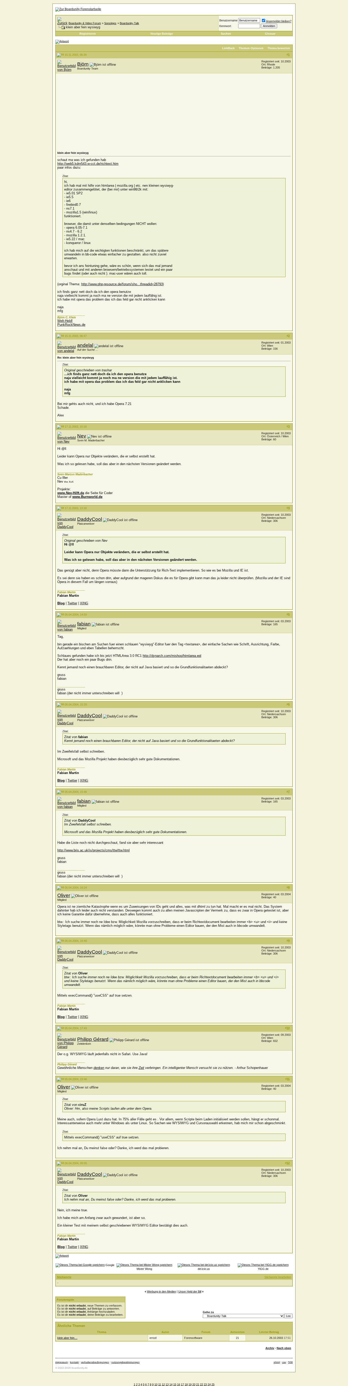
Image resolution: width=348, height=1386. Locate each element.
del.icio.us (204, 1268)
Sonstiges (110, 23)
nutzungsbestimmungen (125, 1362)
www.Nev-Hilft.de (70, 493)
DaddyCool (89, 519)
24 (209, 1384)
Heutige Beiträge (162, 33)
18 (186, 1384)
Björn (83, 64)
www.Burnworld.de (87, 497)
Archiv (269, 1348)
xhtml (277, 1362)
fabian (84, 624)
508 (290, 1362)
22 (201, 1384)
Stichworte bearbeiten (277, 1277)
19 (190, 1384)
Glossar (270, 33)
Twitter (72, 603)
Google (109, 1265)
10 (155, 1384)
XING (84, 603)
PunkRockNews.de (71, 325)
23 (205, 1384)
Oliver (63, 895)
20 (193, 1384)
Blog (61, 603)
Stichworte (64, 1277)
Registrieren (87, 33)
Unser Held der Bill (189, 1291)
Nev (81, 436)
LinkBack (228, 48)
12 (163, 1384)
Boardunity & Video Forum (85, 23)
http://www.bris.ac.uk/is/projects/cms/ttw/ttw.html (93, 850)
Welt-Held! (65, 321)
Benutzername (228, 20)
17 (182, 1384)
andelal (85, 345)
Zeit (141, 1068)
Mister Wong (144, 1268)
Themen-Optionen (251, 48)
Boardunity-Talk (129, 23)
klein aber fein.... (67, 1337)
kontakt (74, 1362)
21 (197, 1384)
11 (159, 1384)
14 (170, 1384)
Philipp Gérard (93, 1039)
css (284, 1362)
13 (167, 1384)
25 (213, 1384)
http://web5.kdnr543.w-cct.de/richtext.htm (87, 164)
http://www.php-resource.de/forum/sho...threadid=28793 (122, 284)
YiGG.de (263, 1268)
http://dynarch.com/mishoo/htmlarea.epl (172, 656)
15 (174, 1384)
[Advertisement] (174, 113)
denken (98, 1068)
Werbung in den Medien (161, 1291)
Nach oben (284, 1348)
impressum (61, 1362)
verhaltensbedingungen (95, 1362)
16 (178, 1384)
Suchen (226, 33)
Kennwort (225, 26)
